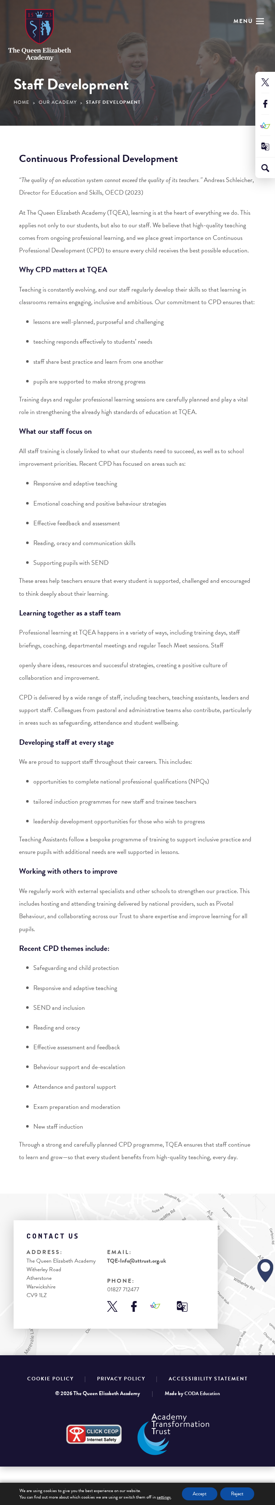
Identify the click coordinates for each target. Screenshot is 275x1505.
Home (21, 102)
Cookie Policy (50, 1379)
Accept (200, 1493)
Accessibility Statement (208, 1379)
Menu (243, 21)
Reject (237, 1493)
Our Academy (58, 102)
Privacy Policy (121, 1379)
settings (164, 1497)
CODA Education (202, 1393)
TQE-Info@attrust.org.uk (136, 1261)
